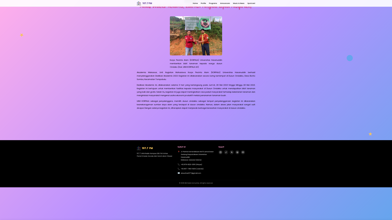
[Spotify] (237, 152)
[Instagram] (220, 152)
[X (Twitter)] (232, 152)
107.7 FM (147, 3)
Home (195, 3)
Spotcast (251, 3)
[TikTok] (226, 152)
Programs (213, 3)
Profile (203, 3)
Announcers (225, 3)
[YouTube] (243, 152)
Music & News (238, 3)
